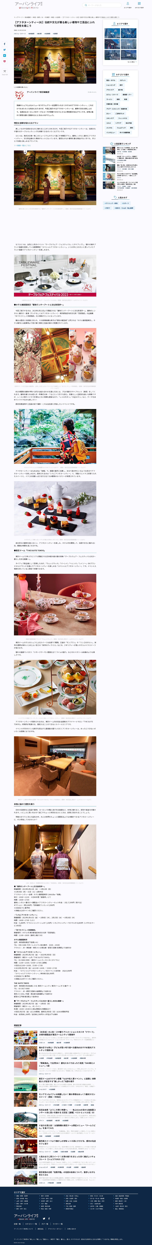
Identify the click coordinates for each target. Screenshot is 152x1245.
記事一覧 (17, 1224)
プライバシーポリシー (55, 1229)
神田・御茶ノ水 (38, 17)
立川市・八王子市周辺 (96, 1209)
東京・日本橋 (45, 1196)
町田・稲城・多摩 (46, 1209)
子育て (108, 208)
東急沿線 (68, 1203)
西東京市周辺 (69, 1209)
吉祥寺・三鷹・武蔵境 (96, 1206)
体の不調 (129, 123)
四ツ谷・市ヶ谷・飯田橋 (97, 1198)
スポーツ (126, 203)
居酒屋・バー (127, 94)
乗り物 (120, 90)
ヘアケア (118, 123)
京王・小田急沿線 (95, 1203)
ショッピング (110, 85)
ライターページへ (92, 92)
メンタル (109, 128)
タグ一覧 (44, 1224)
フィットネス (122, 118)
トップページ (18, 17)
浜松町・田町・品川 (46, 1201)
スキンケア (110, 118)
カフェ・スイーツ (112, 94)
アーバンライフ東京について (23, 1229)
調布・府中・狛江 (21, 1209)
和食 (125, 99)
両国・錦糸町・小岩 (120, 1201)
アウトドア (110, 90)
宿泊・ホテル (110, 80)
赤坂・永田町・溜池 (71, 1198)
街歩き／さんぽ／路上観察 (124, 208)
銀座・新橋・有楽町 (22, 1196)
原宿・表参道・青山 (22, 1198)
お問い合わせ (71, 1229)
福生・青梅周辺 (119, 1209)
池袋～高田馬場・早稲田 (122, 1196)
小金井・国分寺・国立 (121, 1206)
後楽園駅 (28, 17)
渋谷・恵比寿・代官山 (72, 1196)
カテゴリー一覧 (31, 1224)
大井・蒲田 (44, 1203)
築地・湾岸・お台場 (22, 1203)
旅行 (121, 85)
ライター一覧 (58, 1224)
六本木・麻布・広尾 (46, 1198)
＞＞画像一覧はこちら (22, 145)
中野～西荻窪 (119, 1203)
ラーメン (109, 99)
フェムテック (121, 128)
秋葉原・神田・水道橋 (52, 17)
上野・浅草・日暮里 (22, 1201)
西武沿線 (19, 1206)
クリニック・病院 (111, 203)
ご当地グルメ (119, 113)
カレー (108, 113)
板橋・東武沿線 (45, 1206)
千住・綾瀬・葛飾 (71, 1206)
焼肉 (118, 99)
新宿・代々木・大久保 (96, 1196)
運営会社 (41, 1229)
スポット (123, 80)
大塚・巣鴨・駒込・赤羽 (97, 1201)
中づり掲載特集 (125, 132)
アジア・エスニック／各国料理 (116, 109)
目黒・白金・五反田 (71, 1201)
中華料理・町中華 (112, 104)
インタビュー (110, 132)
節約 (131, 128)
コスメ (108, 123)
